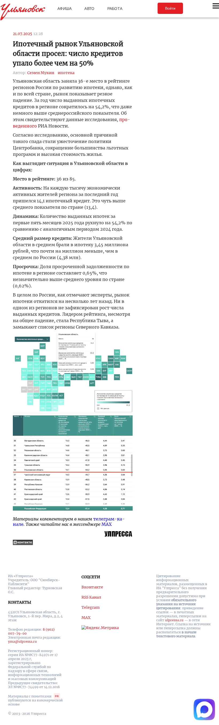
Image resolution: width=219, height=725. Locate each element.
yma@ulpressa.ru (22, 641)
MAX (106, 524)
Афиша (64, 8)
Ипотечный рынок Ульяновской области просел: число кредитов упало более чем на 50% (68, 53)
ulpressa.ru (174, 620)
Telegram (90, 607)
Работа (115, 8)
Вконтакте (92, 587)
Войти (170, 8)
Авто (89, 8)
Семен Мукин (40, 72)
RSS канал (91, 597)
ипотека (66, 72)
